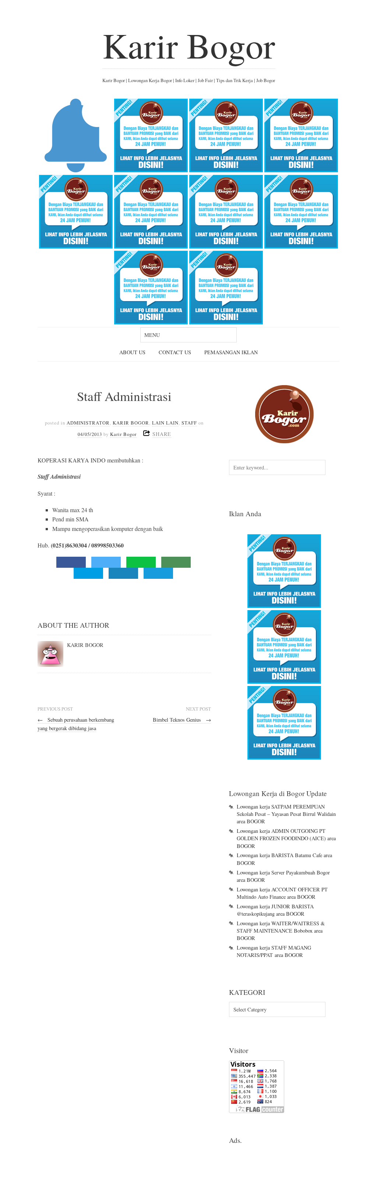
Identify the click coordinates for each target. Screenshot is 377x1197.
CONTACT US (175, 352)
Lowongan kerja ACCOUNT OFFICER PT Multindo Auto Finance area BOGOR (282, 893)
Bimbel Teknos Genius (182, 719)
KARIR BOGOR (131, 422)
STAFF (189, 422)
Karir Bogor (188, 44)
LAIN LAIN (165, 422)
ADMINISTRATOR (88, 422)
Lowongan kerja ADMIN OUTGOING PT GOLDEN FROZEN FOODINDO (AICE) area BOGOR (286, 838)
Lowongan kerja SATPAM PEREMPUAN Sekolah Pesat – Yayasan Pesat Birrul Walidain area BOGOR (286, 814)
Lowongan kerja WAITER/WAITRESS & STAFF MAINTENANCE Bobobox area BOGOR (281, 930)
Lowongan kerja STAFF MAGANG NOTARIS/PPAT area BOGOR (274, 951)
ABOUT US (132, 352)
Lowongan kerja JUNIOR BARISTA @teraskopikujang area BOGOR (275, 910)
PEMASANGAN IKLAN (231, 352)
